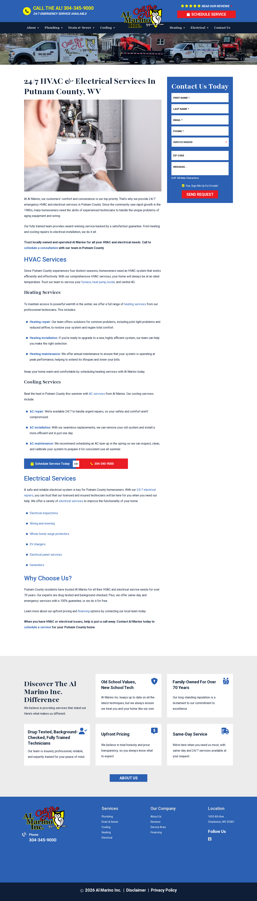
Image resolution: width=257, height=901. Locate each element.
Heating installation (43, 338)
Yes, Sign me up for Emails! (202, 185)
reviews (155, 821)
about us (156, 816)
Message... (180, 166)
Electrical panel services (46, 554)
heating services (135, 304)
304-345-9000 (79, 8)
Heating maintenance (45, 354)
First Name (181, 97)
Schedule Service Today (52, 463)
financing (84, 611)
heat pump (99, 282)
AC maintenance (41, 443)
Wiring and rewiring (42, 523)
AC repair (36, 411)
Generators (37, 565)
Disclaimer (136, 890)
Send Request (200, 194)
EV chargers (38, 544)
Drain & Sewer (110, 821)
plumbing (107, 816)
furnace (86, 282)
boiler (111, 282)
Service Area (158, 827)
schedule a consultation (41, 248)
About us (128, 778)
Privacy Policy (164, 890)
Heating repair (40, 322)
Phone (178, 131)
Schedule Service (208, 14)
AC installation (40, 427)
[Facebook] (209, 839)
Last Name (181, 108)
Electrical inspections (44, 513)
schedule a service (37, 627)
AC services (97, 394)
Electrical (107, 837)
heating (106, 832)
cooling (106, 827)
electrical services (71, 501)
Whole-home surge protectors (49, 534)
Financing (156, 832)
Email (177, 119)
